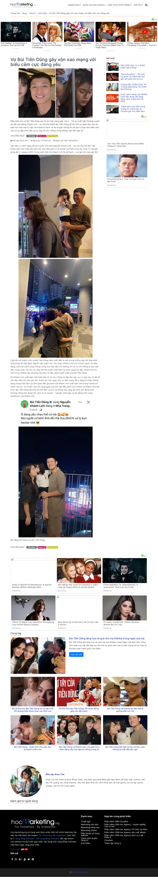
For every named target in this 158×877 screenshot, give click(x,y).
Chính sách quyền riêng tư (89, 839)
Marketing (73, 5)
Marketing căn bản (89, 824)
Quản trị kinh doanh (93, 5)
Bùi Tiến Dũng (52, 136)
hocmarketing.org (80, 872)
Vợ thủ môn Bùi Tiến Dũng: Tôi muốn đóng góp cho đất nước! (79, 709)
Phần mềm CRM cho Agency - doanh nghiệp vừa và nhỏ (125, 825)
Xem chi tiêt (76, 654)
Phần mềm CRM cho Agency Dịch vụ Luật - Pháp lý (124, 836)
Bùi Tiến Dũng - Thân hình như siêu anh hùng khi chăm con (32, 748)
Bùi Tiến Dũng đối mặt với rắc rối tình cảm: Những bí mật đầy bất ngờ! (125, 748)
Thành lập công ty (112, 843)
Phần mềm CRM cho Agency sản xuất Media (125, 832)
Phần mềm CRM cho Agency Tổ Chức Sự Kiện (125, 829)
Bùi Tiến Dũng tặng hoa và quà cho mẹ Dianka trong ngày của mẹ (107, 638)
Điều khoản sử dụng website (90, 834)
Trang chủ (15, 13)
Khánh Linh (42, 136)
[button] (26, 849)
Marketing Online (89, 830)
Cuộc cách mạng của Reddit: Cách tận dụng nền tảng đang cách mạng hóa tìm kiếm (134, 98)
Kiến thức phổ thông (119, 5)
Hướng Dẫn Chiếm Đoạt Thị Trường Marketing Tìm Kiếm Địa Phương (134, 86)
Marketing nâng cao (90, 827)
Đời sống (42, 13)
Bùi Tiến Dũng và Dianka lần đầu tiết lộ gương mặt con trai (125, 709)
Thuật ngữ (85, 821)
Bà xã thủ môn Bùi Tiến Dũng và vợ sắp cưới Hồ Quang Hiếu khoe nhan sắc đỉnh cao (32, 709)
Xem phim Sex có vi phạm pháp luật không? (133, 66)
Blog (24, 13)
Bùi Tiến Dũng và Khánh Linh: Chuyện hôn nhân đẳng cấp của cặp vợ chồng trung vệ (79, 748)
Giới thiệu (85, 843)
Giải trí (137, 5)
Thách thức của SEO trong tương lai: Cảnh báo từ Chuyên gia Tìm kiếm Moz (133, 108)
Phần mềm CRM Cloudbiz (116, 821)
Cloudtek (108, 840)
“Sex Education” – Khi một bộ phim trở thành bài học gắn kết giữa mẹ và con (133, 76)
